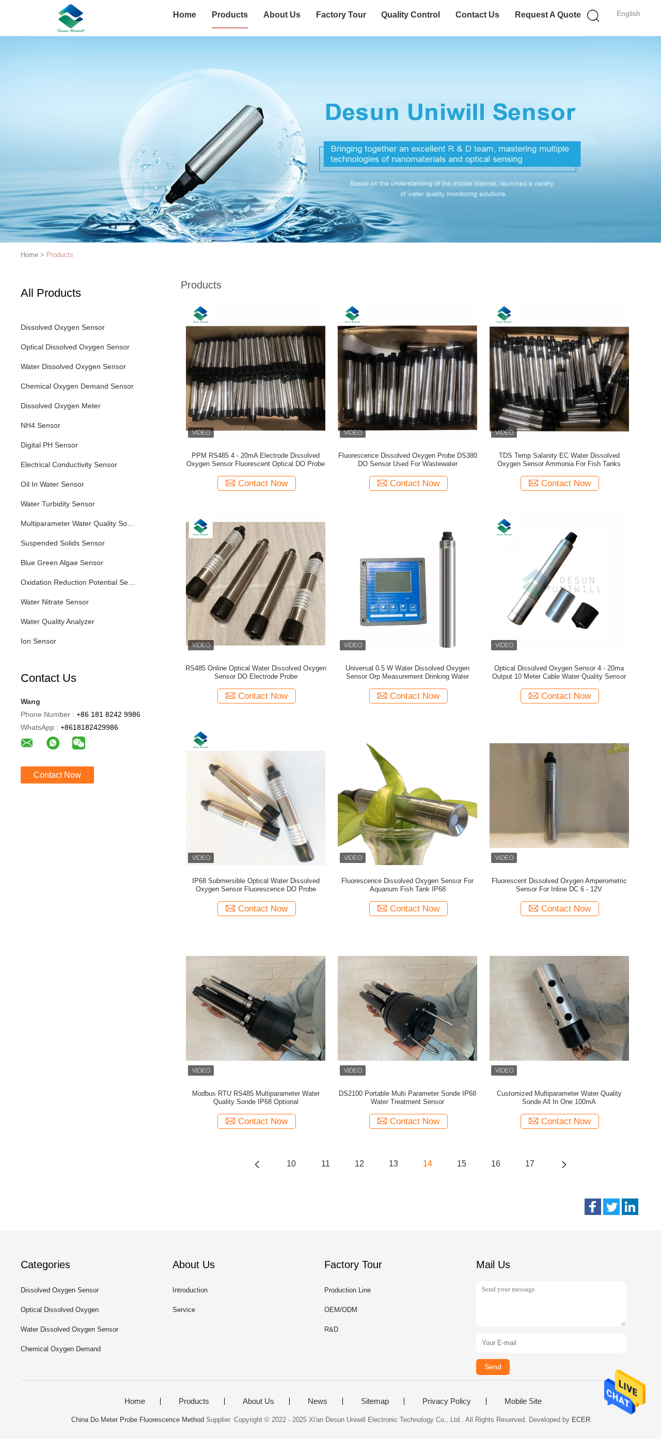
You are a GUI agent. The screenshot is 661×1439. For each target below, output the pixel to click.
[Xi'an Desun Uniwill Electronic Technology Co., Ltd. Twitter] (611, 1206)
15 (461, 1163)
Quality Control (410, 14)
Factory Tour (341, 14)
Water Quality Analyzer (58, 621)
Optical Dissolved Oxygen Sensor (75, 347)
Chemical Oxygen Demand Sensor (77, 386)
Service (183, 1310)
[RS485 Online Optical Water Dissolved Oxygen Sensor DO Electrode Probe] (255, 582)
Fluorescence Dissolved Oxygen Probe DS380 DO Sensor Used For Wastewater (407, 460)
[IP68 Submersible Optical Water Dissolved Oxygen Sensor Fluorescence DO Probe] (255, 795)
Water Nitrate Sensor (55, 602)
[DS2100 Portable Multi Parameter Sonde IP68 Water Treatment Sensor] (407, 1007)
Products (230, 14)
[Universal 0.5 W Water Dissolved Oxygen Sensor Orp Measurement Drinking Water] (407, 582)
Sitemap (375, 1401)
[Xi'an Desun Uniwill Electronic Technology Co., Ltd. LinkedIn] (630, 1206)
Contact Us (477, 14)
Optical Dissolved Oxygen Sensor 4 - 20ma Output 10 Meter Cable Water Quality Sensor (559, 672)
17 (529, 1163)
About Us (282, 14)
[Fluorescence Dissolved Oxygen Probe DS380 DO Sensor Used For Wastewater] (407, 369)
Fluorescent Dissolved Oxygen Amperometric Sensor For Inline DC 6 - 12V (559, 885)
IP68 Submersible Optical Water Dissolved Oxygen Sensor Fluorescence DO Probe (256, 885)
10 (291, 1163)
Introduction (190, 1290)
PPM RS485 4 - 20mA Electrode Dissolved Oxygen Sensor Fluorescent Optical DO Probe (255, 460)
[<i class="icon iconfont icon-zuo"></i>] (257, 1164)
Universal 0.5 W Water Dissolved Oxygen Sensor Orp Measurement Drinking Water (407, 672)
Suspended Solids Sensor (63, 543)
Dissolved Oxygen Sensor (63, 327)
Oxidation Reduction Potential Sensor (79, 582)
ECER (581, 1420)
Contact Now (57, 775)
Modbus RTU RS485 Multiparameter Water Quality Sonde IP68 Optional (256, 1098)
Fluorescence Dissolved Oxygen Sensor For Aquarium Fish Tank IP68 (407, 885)
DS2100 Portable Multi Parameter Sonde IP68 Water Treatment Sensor (407, 1098)
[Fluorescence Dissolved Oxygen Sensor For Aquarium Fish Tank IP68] (407, 795)
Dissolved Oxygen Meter (61, 406)
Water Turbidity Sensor (58, 504)
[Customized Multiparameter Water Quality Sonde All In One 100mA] (559, 1007)
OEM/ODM (340, 1310)
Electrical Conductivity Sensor (69, 464)
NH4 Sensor (40, 425)
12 (359, 1163)
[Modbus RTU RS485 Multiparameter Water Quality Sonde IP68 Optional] (255, 1007)
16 (495, 1163)
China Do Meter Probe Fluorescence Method (137, 1420)
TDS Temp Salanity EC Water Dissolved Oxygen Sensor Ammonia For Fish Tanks (559, 460)
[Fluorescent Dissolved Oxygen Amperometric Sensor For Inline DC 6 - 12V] (559, 795)
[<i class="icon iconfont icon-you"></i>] (564, 1164)
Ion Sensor (38, 641)
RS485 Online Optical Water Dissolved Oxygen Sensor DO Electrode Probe (255, 672)
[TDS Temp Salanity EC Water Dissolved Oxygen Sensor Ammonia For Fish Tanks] (559, 369)
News (317, 1401)
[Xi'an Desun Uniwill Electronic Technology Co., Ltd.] (71, 18)
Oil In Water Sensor (52, 484)
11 (325, 1163)
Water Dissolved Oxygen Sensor (73, 366)
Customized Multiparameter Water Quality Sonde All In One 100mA (559, 1098)
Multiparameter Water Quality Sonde (79, 523)
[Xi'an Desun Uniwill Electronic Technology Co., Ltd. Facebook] (593, 1206)
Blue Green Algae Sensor (62, 562)
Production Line (347, 1290)
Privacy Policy (446, 1401)
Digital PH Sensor (49, 445)
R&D (331, 1329)
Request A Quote (548, 14)
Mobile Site (523, 1401)
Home (184, 14)
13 (393, 1163)
